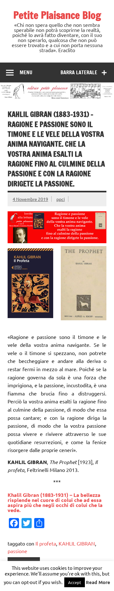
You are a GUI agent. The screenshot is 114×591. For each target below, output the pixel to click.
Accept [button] (74, 582)
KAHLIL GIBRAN (77, 543)
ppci (60, 199)
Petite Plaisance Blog (57, 15)
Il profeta (45, 543)
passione (17, 551)
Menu (26, 72)
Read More (98, 582)
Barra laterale (78, 72)
